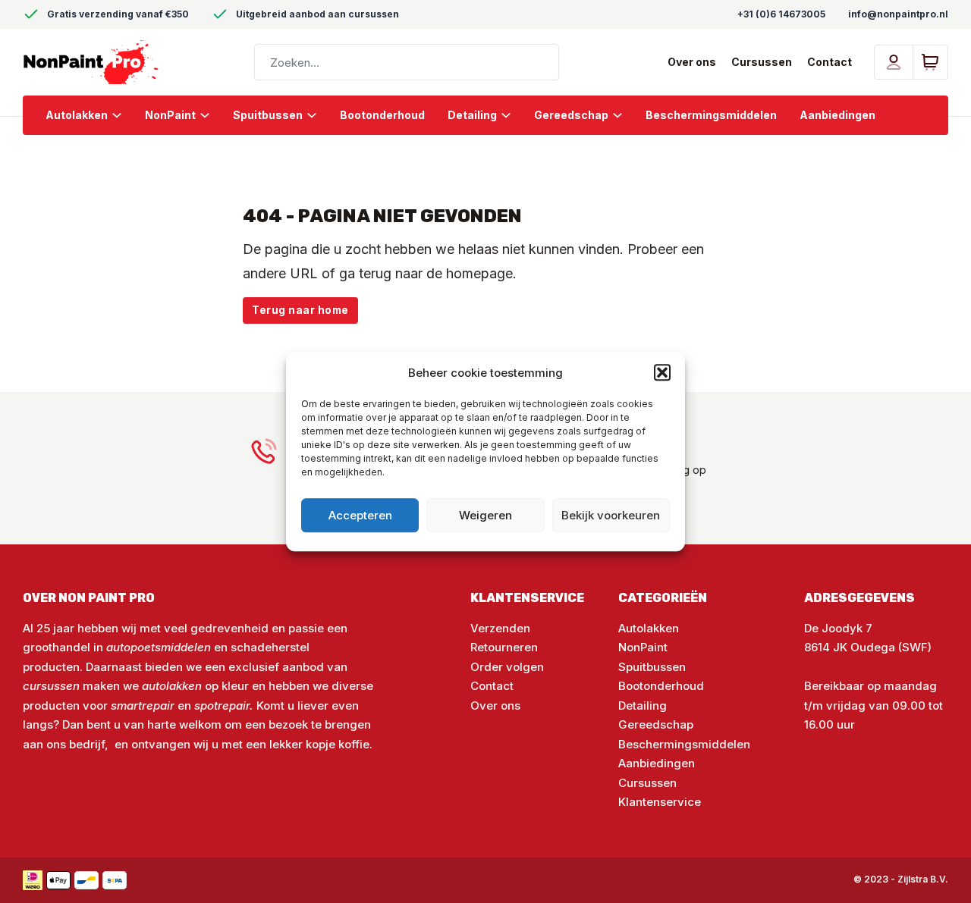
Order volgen (507, 667)
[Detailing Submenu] (512, 115)
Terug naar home (300, 310)
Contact (829, 61)
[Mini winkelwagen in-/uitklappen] (930, 62)
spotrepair (222, 705)
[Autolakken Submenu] (123, 115)
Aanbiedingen (837, 114)
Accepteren (360, 515)
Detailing (472, 114)
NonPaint (170, 114)
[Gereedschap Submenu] (623, 115)
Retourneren (504, 647)
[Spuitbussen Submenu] (317, 115)
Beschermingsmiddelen (711, 114)
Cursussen (761, 61)
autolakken (173, 686)
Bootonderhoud (382, 114)
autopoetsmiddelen (158, 647)
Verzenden (500, 628)
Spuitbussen (268, 114)
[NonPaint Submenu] (211, 115)
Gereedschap (571, 114)
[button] (662, 373)
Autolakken (77, 114)
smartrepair (142, 705)
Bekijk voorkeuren (610, 515)
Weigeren (485, 515)
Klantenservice (659, 802)
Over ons (692, 61)
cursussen (51, 686)
